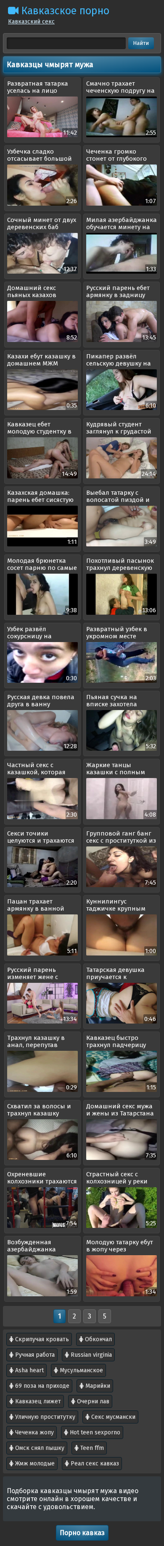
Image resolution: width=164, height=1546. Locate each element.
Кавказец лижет (37, 1401)
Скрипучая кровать (41, 1339)
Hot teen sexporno (94, 1432)
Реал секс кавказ (94, 1463)
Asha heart (28, 1370)
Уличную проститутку (44, 1417)
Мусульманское (80, 1370)
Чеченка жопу (33, 1432)
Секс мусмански (112, 1417)
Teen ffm (91, 1448)
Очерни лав (92, 1401)
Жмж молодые (34, 1463)
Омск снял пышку (38, 1448)
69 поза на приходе (41, 1385)
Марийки (97, 1385)
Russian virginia (90, 1354)
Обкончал (97, 1339)
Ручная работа (34, 1354)
